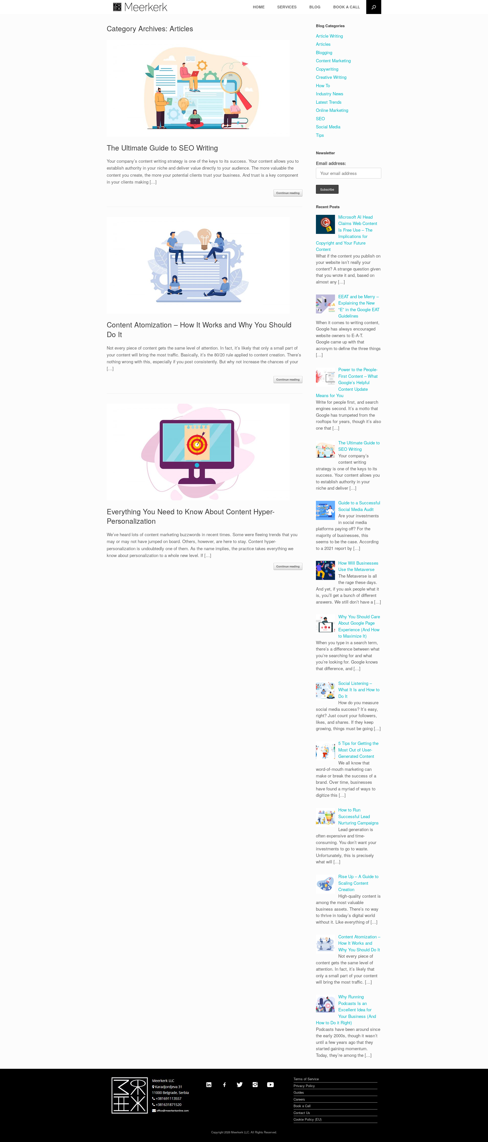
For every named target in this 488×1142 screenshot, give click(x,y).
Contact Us (302, 1112)
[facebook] (224, 1084)
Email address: (331, 163)
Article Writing (329, 36)
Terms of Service (306, 1078)
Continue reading (288, 193)
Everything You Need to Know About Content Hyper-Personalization (190, 516)
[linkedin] (209, 1084)
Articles (323, 44)
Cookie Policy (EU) (308, 1119)
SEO (320, 118)
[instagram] (255, 1084)
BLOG (315, 7)
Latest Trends (329, 102)
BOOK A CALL (346, 7)
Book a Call (302, 1105)
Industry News (329, 93)
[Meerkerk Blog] (140, 7)
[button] (373, 7)
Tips (320, 135)
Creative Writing (331, 77)
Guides (299, 1092)
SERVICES (287, 7)
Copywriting (327, 69)
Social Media (328, 126)
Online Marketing (332, 110)
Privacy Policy (304, 1085)
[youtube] (270, 1084)
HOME (259, 7)
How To (323, 85)
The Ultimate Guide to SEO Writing (162, 147)
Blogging (324, 52)
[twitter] (240, 1084)
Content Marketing (333, 60)
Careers (299, 1099)
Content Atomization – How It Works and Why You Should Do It (199, 329)
